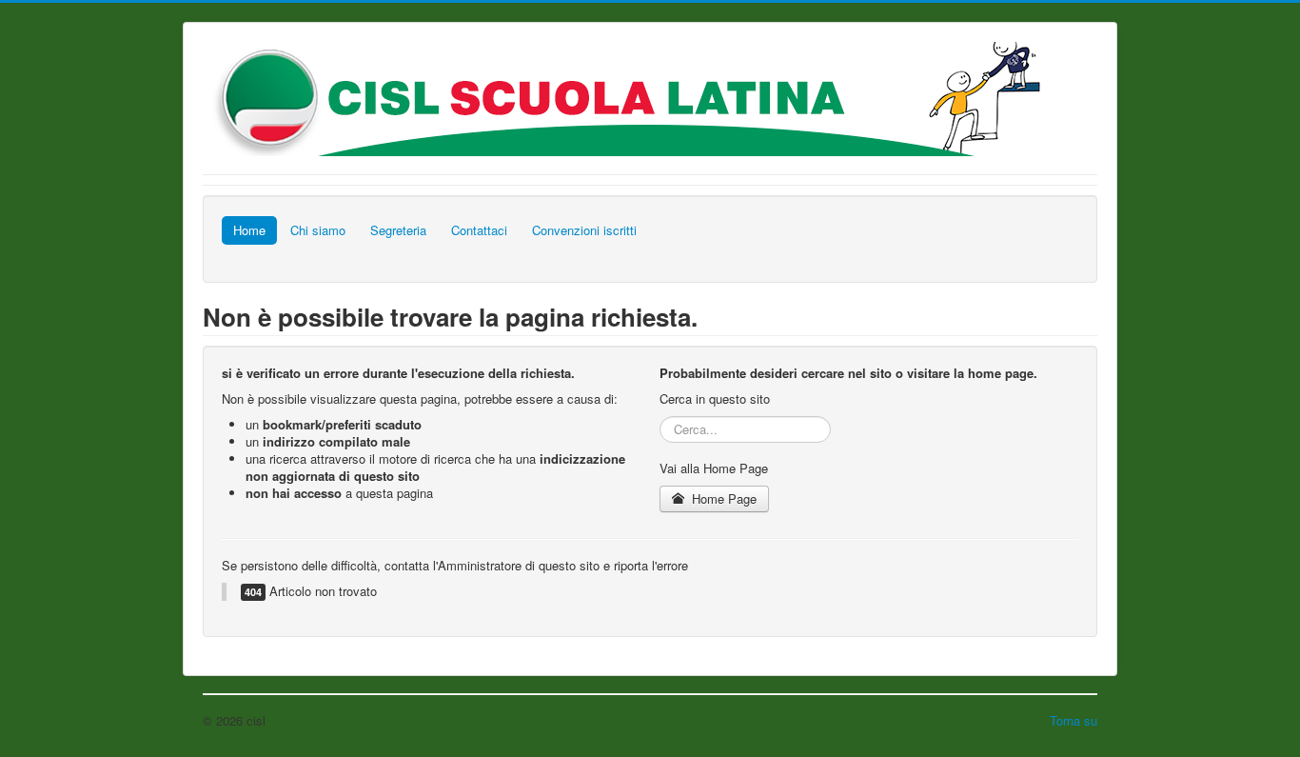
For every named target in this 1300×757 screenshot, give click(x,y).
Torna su (1073, 720)
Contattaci (479, 230)
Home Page (722, 498)
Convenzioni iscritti (584, 230)
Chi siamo (317, 230)
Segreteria (398, 230)
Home (249, 230)
